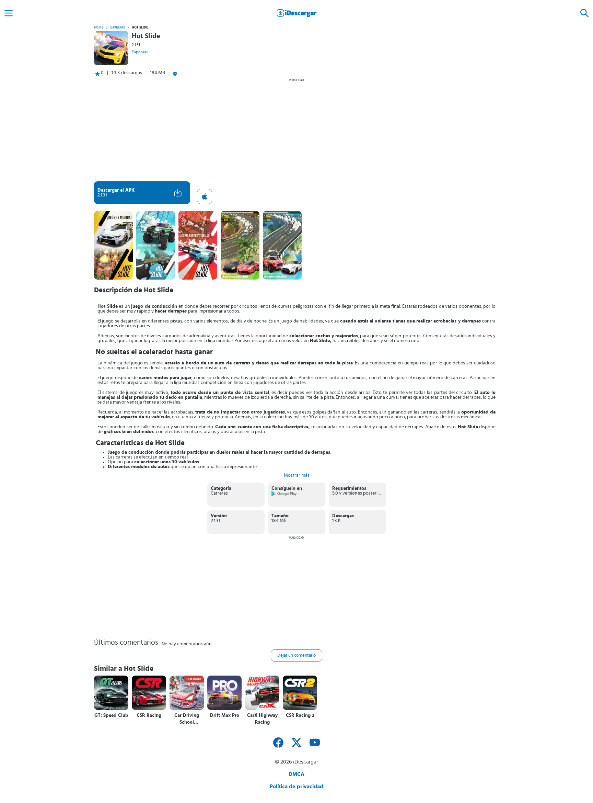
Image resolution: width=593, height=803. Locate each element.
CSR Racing (149, 715)
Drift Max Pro (224, 715)
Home (98, 27)
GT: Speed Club (111, 715)
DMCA (296, 774)
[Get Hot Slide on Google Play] (284, 495)
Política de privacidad (296, 786)
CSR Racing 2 (300, 715)
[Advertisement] (296, 130)
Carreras (117, 27)
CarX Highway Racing (262, 719)
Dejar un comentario (296, 655)
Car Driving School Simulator (186, 719)
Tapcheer (140, 52)
